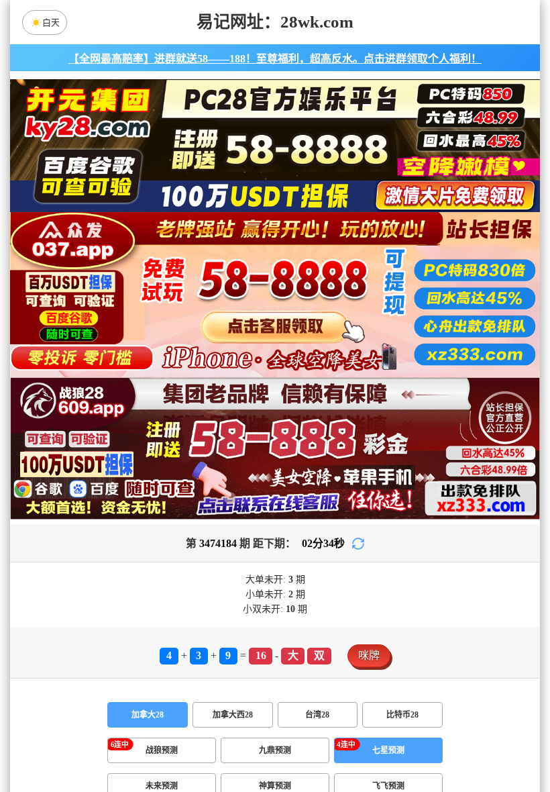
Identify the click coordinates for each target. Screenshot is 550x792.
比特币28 (402, 715)
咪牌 (369, 655)
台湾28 (317, 715)
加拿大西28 (233, 715)
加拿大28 (147, 715)
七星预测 (388, 750)
